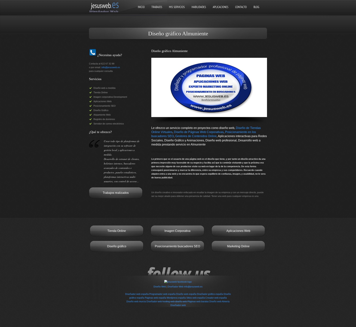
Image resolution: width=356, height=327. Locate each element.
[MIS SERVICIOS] (177, 10)
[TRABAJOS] (157, 10)
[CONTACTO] (241, 10)
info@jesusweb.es (110, 67)
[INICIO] (141, 10)
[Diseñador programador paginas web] (105, 12)
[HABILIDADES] (198, 10)
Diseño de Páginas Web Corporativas (199, 132)
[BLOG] (256, 10)
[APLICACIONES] (220, 10)
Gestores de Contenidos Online (196, 136)
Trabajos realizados (116, 192)
